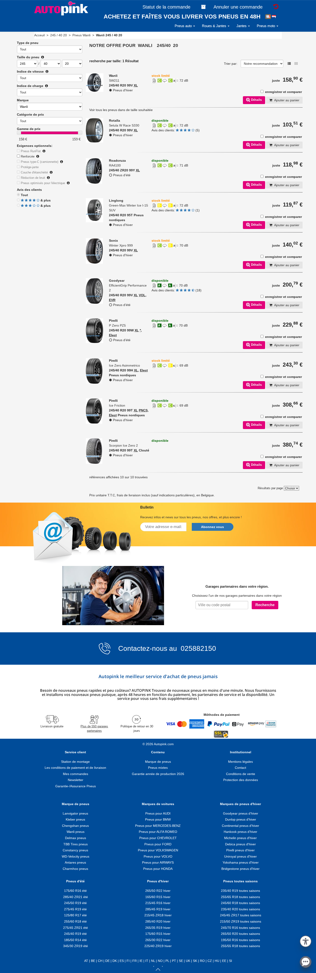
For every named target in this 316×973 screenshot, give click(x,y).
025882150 (197, 648)
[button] (305, 940)
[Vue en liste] (289, 64)
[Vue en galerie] (296, 64)
